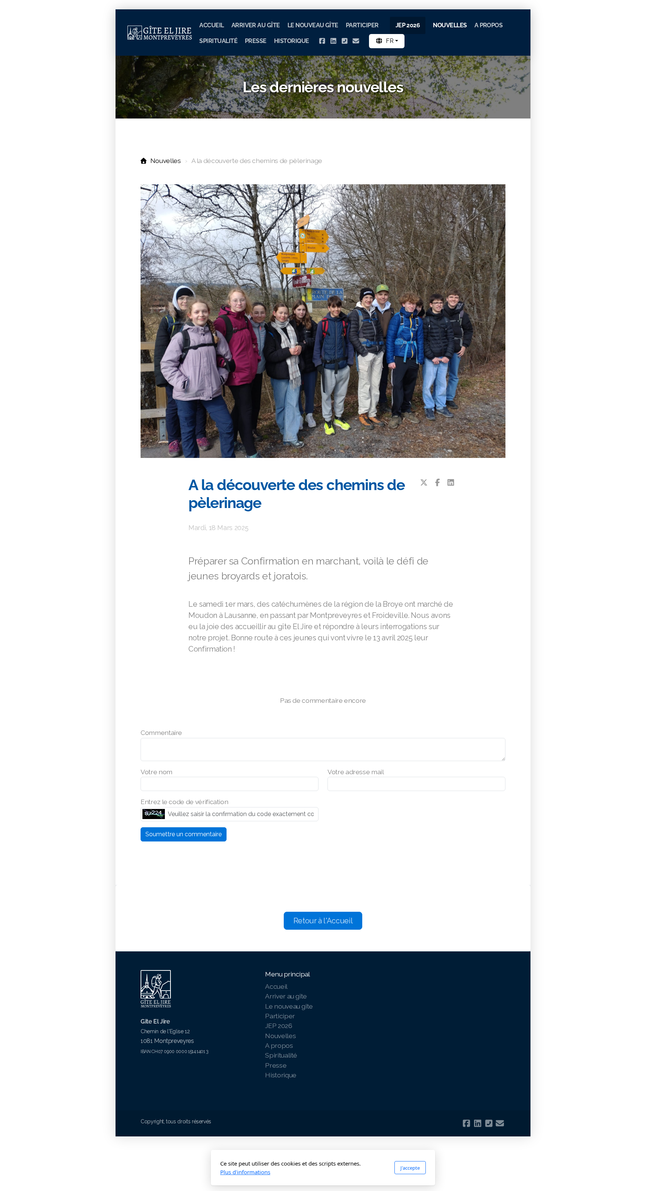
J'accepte (410, 1167)
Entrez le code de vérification (184, 802)
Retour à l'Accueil (323, 920)
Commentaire (161, 732)
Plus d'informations (245, 1172)
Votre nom (156, 772)
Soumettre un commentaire (183, 834)
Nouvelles (165, 160)
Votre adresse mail (355, 772)
